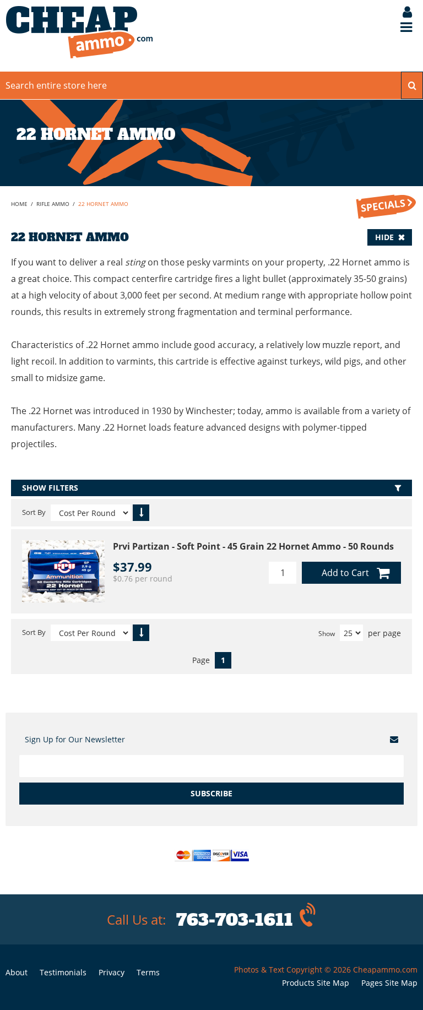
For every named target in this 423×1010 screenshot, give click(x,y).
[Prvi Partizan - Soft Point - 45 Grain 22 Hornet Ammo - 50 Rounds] (63, 571)
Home (19, 204)
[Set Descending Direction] (141, 512)
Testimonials (63, 972)
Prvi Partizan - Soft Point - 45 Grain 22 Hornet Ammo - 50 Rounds (253, 546)
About (17, 972)
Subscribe (211, 793)
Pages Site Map (389, 983)
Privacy (111, 972)
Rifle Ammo (52, 204)
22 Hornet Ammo (103, 204)
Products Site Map (315, 983)
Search (412, 85)
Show (326, 633)
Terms (148, 972)
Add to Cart (345, 573)
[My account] (402, 13)
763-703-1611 (234, 920)
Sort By (34, 512)
